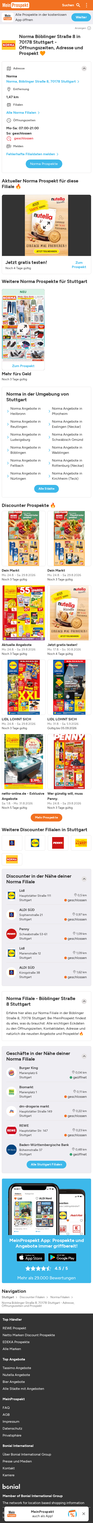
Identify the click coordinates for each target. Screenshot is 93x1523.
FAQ (6, 1408)
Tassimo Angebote (17, 1368)
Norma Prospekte (44, 164)
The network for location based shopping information (43, 1503)
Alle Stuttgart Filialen (46, 1164)
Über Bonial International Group (27, 1454)
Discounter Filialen (32, 1297)
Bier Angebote (14, 1382)
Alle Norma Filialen (21, 112)
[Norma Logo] (12, 859)
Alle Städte (46, 489)
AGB (6, 1415)
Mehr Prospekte (46, 817)
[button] (86, 5)
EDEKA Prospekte (16, 1342)
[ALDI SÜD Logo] (12, 843)
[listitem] (24, 546)
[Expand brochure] (46, 225)
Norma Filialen (60, 1297)
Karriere (8, 1475)
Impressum (11, 1421)
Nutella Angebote (16, 1375)
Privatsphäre (12, 1435)
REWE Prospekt (14, 1328)
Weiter (81, 17)
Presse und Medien (17, 1461)
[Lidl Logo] (35, 843)
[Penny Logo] (58, 843)
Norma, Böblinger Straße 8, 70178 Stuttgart (41, 81)
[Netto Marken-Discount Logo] (81, 843)
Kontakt (9, 1468)
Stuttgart (8, 1297)
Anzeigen (80, 28)
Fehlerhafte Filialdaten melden (30, 154)
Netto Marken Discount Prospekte (29, 1335)
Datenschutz (12, 1428)
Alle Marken (12, 1349)
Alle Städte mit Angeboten (23, 1389)
